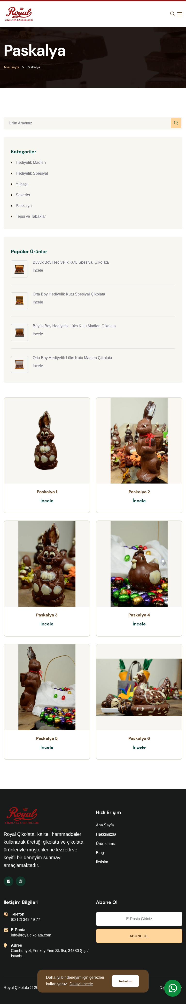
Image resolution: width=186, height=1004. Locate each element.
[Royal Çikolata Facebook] (8, 881)
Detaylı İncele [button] (81, 984)
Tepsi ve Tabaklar (31, 216)
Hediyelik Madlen (31, 162)
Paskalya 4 (139, 615)
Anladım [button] (125, 981)
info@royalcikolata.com (31, 935)
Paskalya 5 (47, 738)
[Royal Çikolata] (19, 14)
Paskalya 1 (47, 492)
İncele (38, 270)
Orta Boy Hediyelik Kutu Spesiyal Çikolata (69, 294)
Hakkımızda (106, 834)
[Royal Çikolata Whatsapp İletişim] (172, 988)
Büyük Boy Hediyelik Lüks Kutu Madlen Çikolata (74, 326)
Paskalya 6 (139, 738)
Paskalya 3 (47, 615)
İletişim (102, 862)
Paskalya (24, 206)
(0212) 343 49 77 (25, 919)
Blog (100, 853)
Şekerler (23, 195)
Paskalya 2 (139, 492)
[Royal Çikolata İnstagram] (20, 881)
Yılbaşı (22, 184)
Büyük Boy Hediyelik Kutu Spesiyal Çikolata (71, 262)
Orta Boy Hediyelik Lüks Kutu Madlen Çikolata (72, 358)
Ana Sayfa (11, 67)
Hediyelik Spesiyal (32, 173)
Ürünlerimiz (106, 843)
